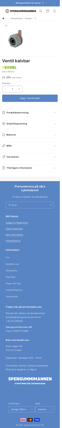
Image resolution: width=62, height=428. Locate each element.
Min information (14, 234)
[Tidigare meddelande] (5, 3)
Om (7, 257)
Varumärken (12, 296)
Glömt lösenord (14, 228)
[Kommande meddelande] (54, 3)
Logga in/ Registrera (17, 222)
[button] (40, 11)
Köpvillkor (11, 277)
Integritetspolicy (14, 290)
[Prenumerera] (51, 205)
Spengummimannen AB (34, 425)
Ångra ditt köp (13, 283)
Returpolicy (11, 270)
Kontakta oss (12, 264)
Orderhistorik (13, 240)
